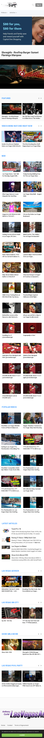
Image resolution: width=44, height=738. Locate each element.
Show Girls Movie (10, 634)
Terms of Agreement (21, 725)
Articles (13, 12)
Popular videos (9, 407)
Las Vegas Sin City (10, 602)
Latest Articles (9, 523)
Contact (9, 725)
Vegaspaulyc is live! (29, 335)
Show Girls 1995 (7, 652)
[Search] (33, 5)
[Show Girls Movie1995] (6, 557)
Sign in (39, 5)
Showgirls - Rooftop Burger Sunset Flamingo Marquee (20, 54)
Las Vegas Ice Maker (19, 546)
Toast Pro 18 (16, 529)
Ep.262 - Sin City (7, 621)
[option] (11, 112)
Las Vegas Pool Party (12, 666)
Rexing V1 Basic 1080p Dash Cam (24, 538)
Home (3, 725)
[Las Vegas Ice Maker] (6, 547)
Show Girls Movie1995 (20, 555)
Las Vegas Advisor (10, 571)
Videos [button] (3, 12)
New (3, 156)
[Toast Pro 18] (6, 530)
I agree (22, 735)
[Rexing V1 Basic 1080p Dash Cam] (6, 540)
